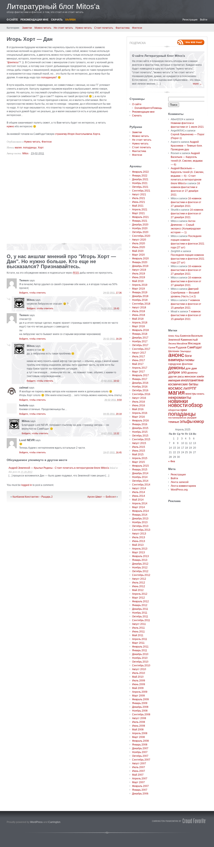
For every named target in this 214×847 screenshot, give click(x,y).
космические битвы (183, 384)
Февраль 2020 (140, 258)
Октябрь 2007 (140, 755)
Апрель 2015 (139, 458)
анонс (176, 355)
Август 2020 (139, 239)
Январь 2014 (139, 514)
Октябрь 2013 (140, 526)
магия (18, 147)
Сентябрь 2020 (141, 235)
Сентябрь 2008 (141, 714)
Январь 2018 (139, 333)
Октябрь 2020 (140, 232)
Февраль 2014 (140, 511)
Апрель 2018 (139, 322)
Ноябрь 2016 (140, 386)
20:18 (119, 414)
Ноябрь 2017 (140, 341)
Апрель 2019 (139, 284)
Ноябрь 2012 (140, 567)
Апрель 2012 (139, 593)
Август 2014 (139, 488)
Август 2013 (139, 533)
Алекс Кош (174, 336)
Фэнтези (137, 27)
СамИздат (194, 347)
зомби (200, 376)
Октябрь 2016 (140, 390)
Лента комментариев (183, 485)
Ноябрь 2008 (140, 710)
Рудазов (181, 347)
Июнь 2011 (138, 631)
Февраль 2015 (140, 465)
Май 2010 (138, 676)
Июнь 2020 (138, 247)
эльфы (186, 421)
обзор (195, 405)
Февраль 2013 (140, 556)
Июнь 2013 (138, 541)
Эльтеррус (185, 351)
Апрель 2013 (139, 548)
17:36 (119, 292)
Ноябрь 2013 (140, 522)
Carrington (54, 822)
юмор (198, 421)
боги (188, 356)
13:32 (116, 433)
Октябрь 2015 (140, 435)
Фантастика (123, 27)
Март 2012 (138, 597)
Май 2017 (138, 364)
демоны (176, 367)
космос (175, 388)
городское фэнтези (180, 364)
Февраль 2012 (140, 601)
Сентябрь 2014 (141, 484)
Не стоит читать (63, 27)
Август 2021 (139, 194)
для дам (191, 368)
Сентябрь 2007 (141, 759)
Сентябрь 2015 (141, 439)
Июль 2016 (138, 401)
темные (173, 422)
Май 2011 (137, 635)
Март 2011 (138, 642)
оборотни (174, 410)
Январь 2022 (139, 175)
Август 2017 (139, 352)
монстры (190, 393)
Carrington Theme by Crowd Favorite (179, 821)
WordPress (36, 822)
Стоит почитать (103, 27)
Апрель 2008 (139, 733)
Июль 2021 (138, 198)
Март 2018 (138, 326)
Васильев (197, 335)
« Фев (171, 461)
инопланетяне (192, 380)
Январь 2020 (139, 262)
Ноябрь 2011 (139, 612)
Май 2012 (138, 590)
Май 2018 (138, 318)
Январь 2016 (139, 424)
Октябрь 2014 (140, 480)
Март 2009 (138, 695)
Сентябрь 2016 (141, 394)
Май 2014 (138, 499)
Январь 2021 (139, 220)
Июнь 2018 (138, 315)
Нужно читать (83, 27)
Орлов (171, 347)
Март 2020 (138, 254)
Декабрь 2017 (140, 337)
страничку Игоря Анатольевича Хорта (77, 134)
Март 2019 (138, 288)
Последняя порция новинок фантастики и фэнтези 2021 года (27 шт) (187, 259)
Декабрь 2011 (140, 609)
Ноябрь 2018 (140, 300)
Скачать (57, 19)
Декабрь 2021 (140, 179)
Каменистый (189, 339)
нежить (200, 394)
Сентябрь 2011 (141, 620)
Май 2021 (138, 205)
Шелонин (173, 351)
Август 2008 (139, 718)
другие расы (176, 376)
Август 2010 (139, 669)
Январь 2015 (139, 469)
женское (190, 376)
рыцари (191, 417)
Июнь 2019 (138, 277)
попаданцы (30, 147)
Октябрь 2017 (140, 345)
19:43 (116, 308)
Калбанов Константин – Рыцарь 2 (33, 496)
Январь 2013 (139, 560)
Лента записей (180, 482)
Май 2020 (138, 251)
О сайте (12, 19)
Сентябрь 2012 (141, 575)
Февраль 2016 (140, 420)
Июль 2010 (138, 673)
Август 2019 (139, 269)
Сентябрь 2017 (141, 349)
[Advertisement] (64, 201)
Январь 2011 (139, 650)
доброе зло (177, 372)
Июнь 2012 (138, 586)
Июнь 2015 (138, 450)
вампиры (176, 360)
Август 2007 (139, 763)
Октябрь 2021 (140, 186)
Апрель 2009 (139, 691)
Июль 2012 (138, 582)
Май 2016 (138, 409)
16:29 (119, 338)
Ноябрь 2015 (140, 431)
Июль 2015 (138, 446)
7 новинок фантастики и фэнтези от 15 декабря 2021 (186, 304)
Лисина (172, 343)
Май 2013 (138, 544)
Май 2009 (138, 688)
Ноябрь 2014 (140, 477)
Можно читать (42, 27)
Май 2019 (138, 281)
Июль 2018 (138, 311)
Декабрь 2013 (140, 518)
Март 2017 (138, 371)
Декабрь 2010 (140, 654)
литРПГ (190, 388)
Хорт (41, 147)
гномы (189, 360)
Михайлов (182, 343)
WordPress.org (179, 489)
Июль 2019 (138, 273)
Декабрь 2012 (140, 563)
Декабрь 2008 (140, 706)
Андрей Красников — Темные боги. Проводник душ (187, 145)
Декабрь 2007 (140, 748)
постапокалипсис (177, 417)
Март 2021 (138, 213)
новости (178, 405)
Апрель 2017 (139, 367)
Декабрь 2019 (140, 266)
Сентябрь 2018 (141, 303)
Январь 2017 (139, 379)
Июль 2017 (138, 356)
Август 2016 (139, 397)
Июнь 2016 (138, 405)
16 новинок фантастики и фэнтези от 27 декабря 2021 (186, 202)
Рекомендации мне (34, 19)
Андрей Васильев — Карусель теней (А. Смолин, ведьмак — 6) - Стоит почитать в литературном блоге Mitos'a (187, 176)
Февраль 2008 (140, 740)
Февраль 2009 (140, 699)
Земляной (174, 340)
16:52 (116, 381)
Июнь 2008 (138, 725)
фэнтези (13, 62)
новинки (178, 401)
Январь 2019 (139, 292)
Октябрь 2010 (140, 661)
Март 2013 (138, 552)
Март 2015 (138, 462)
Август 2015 (139, 443)
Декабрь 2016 (140, 382)
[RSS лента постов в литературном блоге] (190, 42)
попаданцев (48, 77)
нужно (10, 126)
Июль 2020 (138, 243)
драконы (192, 372)
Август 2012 (139, 578)
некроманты (179, 397)
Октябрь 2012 (140, 571)
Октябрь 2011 (140, 616)
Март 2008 (138, 737)
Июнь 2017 (138, 360)
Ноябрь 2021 (140, 183)
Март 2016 (138, 416)
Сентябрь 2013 (141, 529)
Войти (203, 19)
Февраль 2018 (140, 330)
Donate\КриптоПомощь (148, 108)
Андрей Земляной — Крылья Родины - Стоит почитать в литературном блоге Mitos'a (59, 467)
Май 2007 (138, 774)
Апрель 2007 (139, 778)
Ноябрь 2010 (140, 657)
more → (197, 83)
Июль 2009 (138, 680)
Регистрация (189, 19)
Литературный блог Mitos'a (53, 6)
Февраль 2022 (140, 171)
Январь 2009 (139, 703)
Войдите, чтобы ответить (32, 292)
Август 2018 (139, 307)
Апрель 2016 (139, 413)
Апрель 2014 (139, 503)
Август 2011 (139, 624)
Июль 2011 (138, 627)
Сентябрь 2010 (141, 665)
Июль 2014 (138, 492)
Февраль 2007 (140, 786)
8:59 (119, 400)
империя (174, 380)
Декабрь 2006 (140, 793)
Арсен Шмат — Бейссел (101, 496)
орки (183, 410)
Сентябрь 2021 (141, 190)
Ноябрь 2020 (140, 228)
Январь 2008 (139, 744)
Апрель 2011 (139, 639)
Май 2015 (138, 454)
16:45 (119, 452)
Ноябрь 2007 (140, 752)
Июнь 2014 (138, 495)
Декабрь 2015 (140, 428)
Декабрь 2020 (140, 224)
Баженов (185, 336)
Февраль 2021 (140, 217)
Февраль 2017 (140, 375)
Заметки (27, 27)
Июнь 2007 (138, 771)
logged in (26, 485)
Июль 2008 (138, 722)
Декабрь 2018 (140, 296)
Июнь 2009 (138, 684)
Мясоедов (194, 343)
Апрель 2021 (139, 209)
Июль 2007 (138, 767)
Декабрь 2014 (140, 473)
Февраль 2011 (140, 646)
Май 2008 (138, 729)
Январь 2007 (139, 789)
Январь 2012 (139, 605)
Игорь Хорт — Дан (30, 39)
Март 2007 (138, 782)
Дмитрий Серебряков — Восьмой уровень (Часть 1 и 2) (185, 292)
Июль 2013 (138, 537)
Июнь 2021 (138, 202)
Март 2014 (138, 507)
